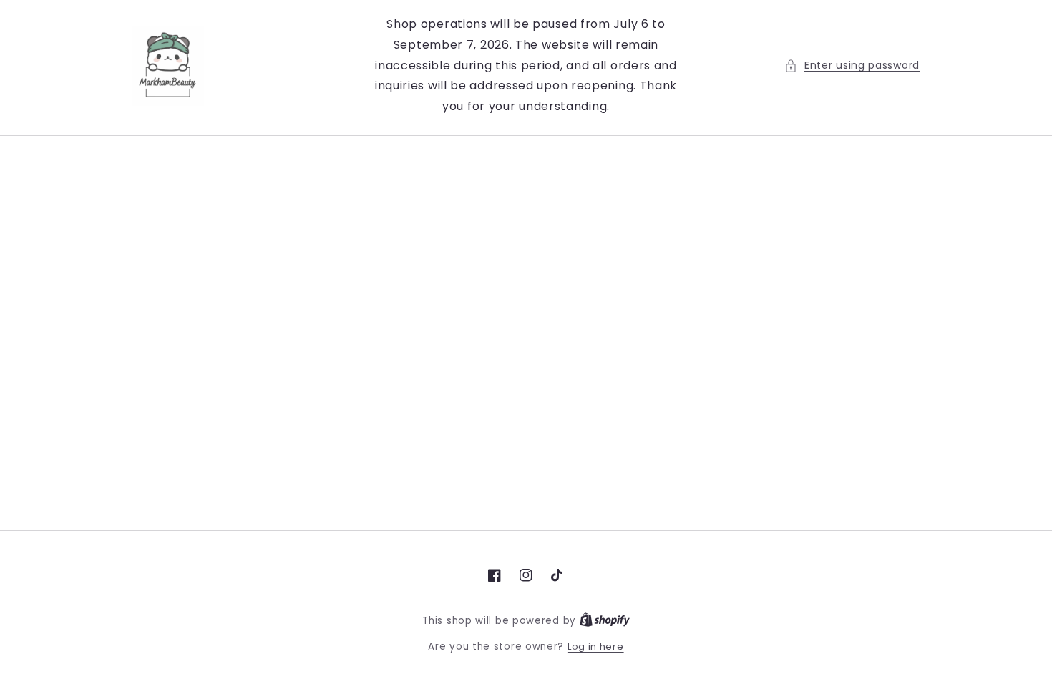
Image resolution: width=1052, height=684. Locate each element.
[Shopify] (605, 620)
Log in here (596, 646)
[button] (852, 65)
